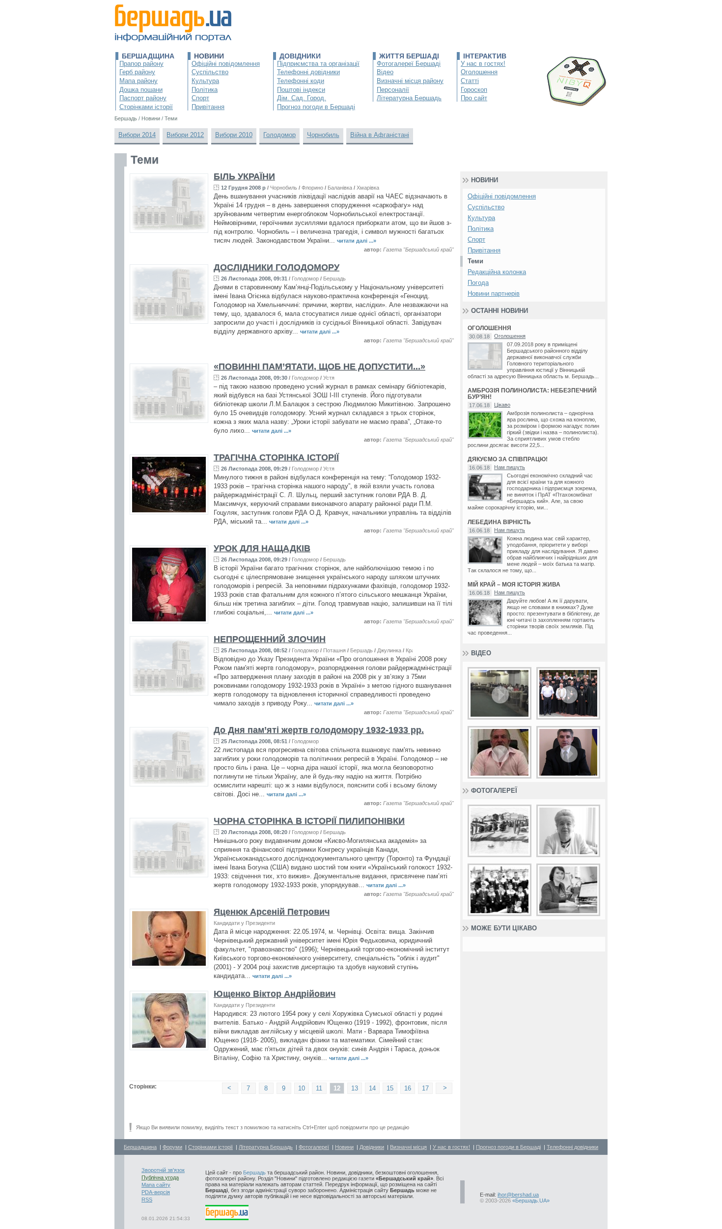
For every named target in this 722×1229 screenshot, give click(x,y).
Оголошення (479, 72)
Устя (328, 378)
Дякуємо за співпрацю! (508, 459)
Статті (470, 80)
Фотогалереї (494, 790)
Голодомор (279, 135)
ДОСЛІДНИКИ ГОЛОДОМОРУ (276, 267)
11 (319, 1088)
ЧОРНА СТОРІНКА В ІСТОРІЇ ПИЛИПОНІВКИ (309, 821)
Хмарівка (368, 188)
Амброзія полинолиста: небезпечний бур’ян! (532, 394)
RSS (146, 1199)
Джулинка (389, 650)
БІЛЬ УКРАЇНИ (244, 176)
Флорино (312, 188)
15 (390, 1088)
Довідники (300, 56)
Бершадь (334, 278)
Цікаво (502, 405)
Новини (209, 56)
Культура (205, 80)
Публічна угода (160, 1177)
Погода (478, 282)
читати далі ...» (356, 241)
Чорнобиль (323, 135)
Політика (205, 89)
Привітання (208, 107)
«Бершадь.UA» (531, 1200)
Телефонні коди (300, 80)
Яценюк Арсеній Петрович (272, 912)
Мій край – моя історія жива (514, 585)
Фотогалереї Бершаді (409, 63)
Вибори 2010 (233, 135)
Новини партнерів (494, 293)
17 (425, 1088)
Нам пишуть (509, 467)
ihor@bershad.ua (518, 1195)
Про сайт (474, 98)
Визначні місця (408, 1147)
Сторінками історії (146, 107)
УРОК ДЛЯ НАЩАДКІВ (262, 548)
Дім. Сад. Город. (301, 98)
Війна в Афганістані (379, 135)
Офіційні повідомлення (226, 63)
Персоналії (393, 89)
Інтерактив (484, 56)
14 (372, 1088)
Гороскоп (474, 89)
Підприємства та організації (318, 63)
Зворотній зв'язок (163, 1170)
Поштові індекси (301, 89)
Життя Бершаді (409, 56)
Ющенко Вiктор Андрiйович (274, 994)
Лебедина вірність (499, 522)
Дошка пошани (141, 89)
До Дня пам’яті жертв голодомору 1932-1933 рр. (319, 730)
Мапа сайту (155, 1185)
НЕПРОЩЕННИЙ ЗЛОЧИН (270, 639)
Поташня (334, 650)
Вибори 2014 (137, 135)
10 (301, 1088)
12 (336, 1088)
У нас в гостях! (483, 63)
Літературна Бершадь (409, 98)
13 (354, 1088)
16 (407, 1088)
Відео (385, 72)
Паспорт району (143, 98)
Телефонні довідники (308, 72)
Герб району (137, 72)
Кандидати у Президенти (244, 923)
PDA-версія (155, 1192)
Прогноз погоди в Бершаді (316, 107)
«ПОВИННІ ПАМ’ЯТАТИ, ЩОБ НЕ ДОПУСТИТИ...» (319, 366)
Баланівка (340, 188)
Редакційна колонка (497, 272)
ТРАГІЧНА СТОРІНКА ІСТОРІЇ (276, 457)
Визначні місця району (410, 80)
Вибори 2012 (185, 135)
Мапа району (138, 80)
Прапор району (141, 63)
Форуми (172, 1147)
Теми (475, 261)
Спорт (200, 98)
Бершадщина (148, 56)
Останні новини (499, 310)
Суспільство (210, 72)
